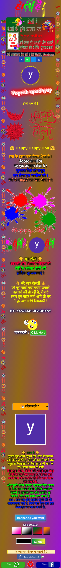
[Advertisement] (30, 368)
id (39, 59)
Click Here (38, 332)
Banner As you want (30, 518)
